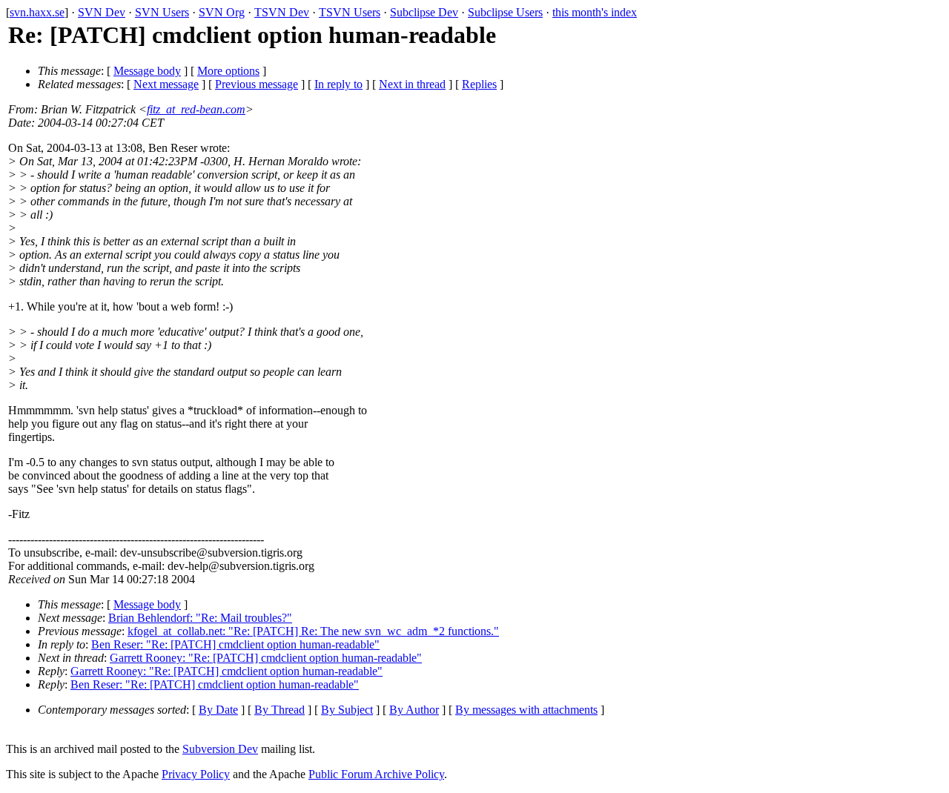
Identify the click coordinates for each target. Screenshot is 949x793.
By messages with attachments (526, 709)
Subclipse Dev (424, 12)
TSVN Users (349, 12)
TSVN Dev (281, 12)
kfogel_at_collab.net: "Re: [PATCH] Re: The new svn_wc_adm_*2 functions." (313, 631)
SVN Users (162, 12)
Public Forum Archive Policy (376, 774)
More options (228, 70)
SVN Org (222, 12)
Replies (479, 84)
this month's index (594, 12)
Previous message (256, 84)
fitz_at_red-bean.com (196, 109)
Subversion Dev (220, 749)
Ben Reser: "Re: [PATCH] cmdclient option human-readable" (235, 644)
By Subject (347, 709)
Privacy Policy (196, 774)
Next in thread (412, 84)
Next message (166, 84)
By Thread (279, 709)
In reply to (338, 84)
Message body (147, 70)
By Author (414, 709)
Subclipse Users (505, 12)
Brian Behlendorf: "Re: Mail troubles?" (200, 617)
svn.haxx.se (37, 12)
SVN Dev (101, 12)
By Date (218, 709)
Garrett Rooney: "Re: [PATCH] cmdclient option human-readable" (266, 657)
